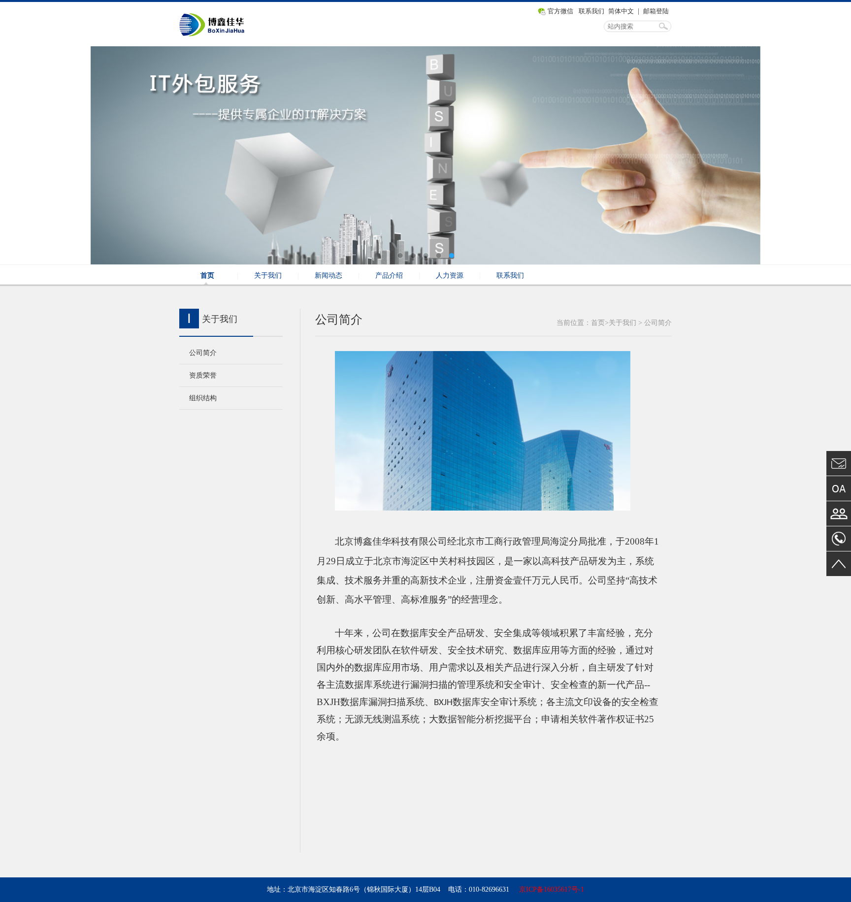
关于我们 (268, 275)
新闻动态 (328, 275)
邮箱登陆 (656, 11)
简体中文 (621, 11)
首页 (207, 275)
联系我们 (591, 11)
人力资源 (449, 275)
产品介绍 (389, 275)
